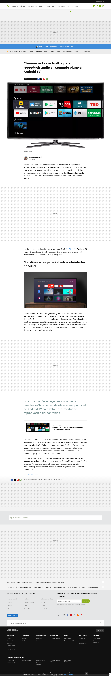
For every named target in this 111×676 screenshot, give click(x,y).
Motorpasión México (67, 660)
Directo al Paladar (55, 638)
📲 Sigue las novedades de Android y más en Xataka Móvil (54, 47)
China (46, 51)
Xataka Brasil (11, 662)
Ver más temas (12, 615)
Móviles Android (12, 599)
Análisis (26, 599)
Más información (68, 674)
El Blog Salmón (97, 638)
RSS (78, 614)
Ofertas (52, 51)
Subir (99, 630)
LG (81, 51)
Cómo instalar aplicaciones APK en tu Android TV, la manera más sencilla (68, 428)
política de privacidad (80, 604)
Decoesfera (82, 641)
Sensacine (39, 638)
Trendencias (82, 638)
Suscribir (86, 601)
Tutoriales (10, 602)
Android (31, 51)
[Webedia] (100, 1)
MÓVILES (22, 6)
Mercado (43, 602)
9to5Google (71, 249)
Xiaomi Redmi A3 (38, 587)
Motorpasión (67, 638)
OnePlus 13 (82, 587)
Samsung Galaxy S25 (25, 587)
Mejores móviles (72, 587)
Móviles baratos (67, 51)
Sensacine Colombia (39, 663)
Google (26, 605)
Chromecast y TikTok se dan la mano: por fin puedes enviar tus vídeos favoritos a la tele (40, 582)
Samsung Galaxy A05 (59, 587)
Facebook (38, 79)
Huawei (9, 605)
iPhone (58, 51)
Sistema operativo (29, 602)
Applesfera (10, 643)
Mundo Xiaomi (11, 649)
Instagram (97, 6)
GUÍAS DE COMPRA (63, 6)
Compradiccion (83, 643)
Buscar (100, 623)
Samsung (87, 51)
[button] (35, 157)
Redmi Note (38, 51)
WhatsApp (23, 51)
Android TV (59, 479)
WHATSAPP (74, 6)
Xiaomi (43, 605)
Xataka (9, 638)
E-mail (47, 79)
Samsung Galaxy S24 (93, 587)
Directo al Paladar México (55, 660)
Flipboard (94, 6)
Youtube (100, 6)
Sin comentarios (31, 79)
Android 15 (48, 587)
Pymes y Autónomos (96, 641)
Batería (76, 51)
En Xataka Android (56, 425)
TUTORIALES (50, 6)
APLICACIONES (32, 6)
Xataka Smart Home (11, 646)
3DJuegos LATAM (26, 660)
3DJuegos (24, 638)
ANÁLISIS (15, 6)
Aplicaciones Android (36, 479)
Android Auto (28, 609)
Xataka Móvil (10, 641)
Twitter (103, 6)
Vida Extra (24, 641)
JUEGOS (41, 6)
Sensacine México (41, 660)
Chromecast (49, 479)
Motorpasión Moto (69, 641)
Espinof (38, 641)
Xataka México (11, 660)
